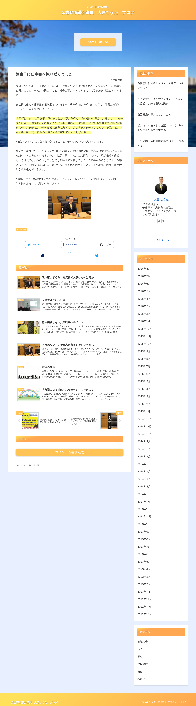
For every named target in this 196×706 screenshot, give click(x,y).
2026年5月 (144, 291)
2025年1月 (143, 411)
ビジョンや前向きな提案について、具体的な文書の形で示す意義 (160, 127)
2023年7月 (143, 546)
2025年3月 (144, 396)
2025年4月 (144, 388)
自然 (140, 671)
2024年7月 (144, 456)
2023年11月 (144, 516)
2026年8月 (144, 268)
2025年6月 (144, 373)
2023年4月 (144, 569)
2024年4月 (144, 478)
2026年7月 (143, 276)
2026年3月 (144, 306)
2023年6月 (144, 554)
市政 (140, 649)
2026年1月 (143, 321)
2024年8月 (144, 448)
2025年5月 (144, 381)
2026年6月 (144, 283)
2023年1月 (143, 591)
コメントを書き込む (69, 452)
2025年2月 (144, 403)
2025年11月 (144, 336)
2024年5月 (144, 471)
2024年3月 (144, 486)
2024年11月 (144, 426)
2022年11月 (144, 606)
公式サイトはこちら (98, 41)
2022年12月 (144, 599)
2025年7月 (143, 366)
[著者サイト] (42, 255)
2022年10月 (144, 614)
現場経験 (22, 229)
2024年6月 (144, 463)
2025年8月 (144, 358)
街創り (141, 679)
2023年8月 (144, 539)
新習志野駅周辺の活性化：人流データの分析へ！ (160, 85)
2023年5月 (144, 561)
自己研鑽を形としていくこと (154, 114)
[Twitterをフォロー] (96, 255)
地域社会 (142, 641)
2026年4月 (144, 298)
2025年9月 (144, 351)
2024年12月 (144, 418)
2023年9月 (144, 531)
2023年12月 (144, 509)
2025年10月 (144, 343)
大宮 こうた (161, 199)
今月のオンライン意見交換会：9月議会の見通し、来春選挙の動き (160, 101)
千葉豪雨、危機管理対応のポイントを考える (160, 143)
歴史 (140, 656)
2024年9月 (144, 441)
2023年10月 (144, 523)
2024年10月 (144, 433)
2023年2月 (144, 584)
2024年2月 (144, 494)
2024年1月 (143, 501)
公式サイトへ (161, 239)
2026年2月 (144, 313)
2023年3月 (144, 576)
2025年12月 (144, 328)
